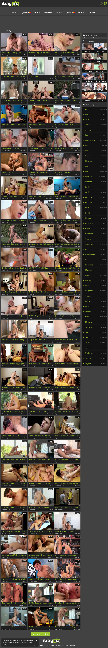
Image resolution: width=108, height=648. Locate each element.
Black (96, 171)
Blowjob (96, 176)
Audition (95, 130)
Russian (95, 306)
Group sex (96, 244)
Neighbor (95, 291)
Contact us (59, 645)
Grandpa (95, 239)
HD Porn (37, 13)
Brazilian (95, 182)
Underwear (95, 353)
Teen (96, 332)
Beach (95, 156)
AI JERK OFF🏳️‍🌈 (26, 13)
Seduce (95, 311)
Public (95, 301)
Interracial (96, 265)
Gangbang (95, 223)
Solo (96, 317)
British (95, 187)
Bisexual (95, 166)
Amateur (96, 109)
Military (95, 280)
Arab (95, 114)
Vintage (95, 358)
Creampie (95, 202)
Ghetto (95, 228)
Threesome (96, 337)
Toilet (95, 343)
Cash (95, 192)
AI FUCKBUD (47, 13)
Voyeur (95, 363)
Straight (96, 322)
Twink (96, 348)
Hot (96, 259)
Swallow (95, 327)
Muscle (96, 285)
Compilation (95, 197)
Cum (96, 208)
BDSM (96, 150)
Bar (95, 135)
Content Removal (70, 645)
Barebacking (96, 140)
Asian (96, 125)
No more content (40, 634)
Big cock (96, 161)
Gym (95, 249)
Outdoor (96, 296)
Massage (95, 270)
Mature (96, 275)
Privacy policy (50, 645)
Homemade (95, 254)
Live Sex (14, 13)
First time (95, 218)
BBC (96, 145)
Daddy (96, 213)
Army (95, 119)
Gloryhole (95, 234)
